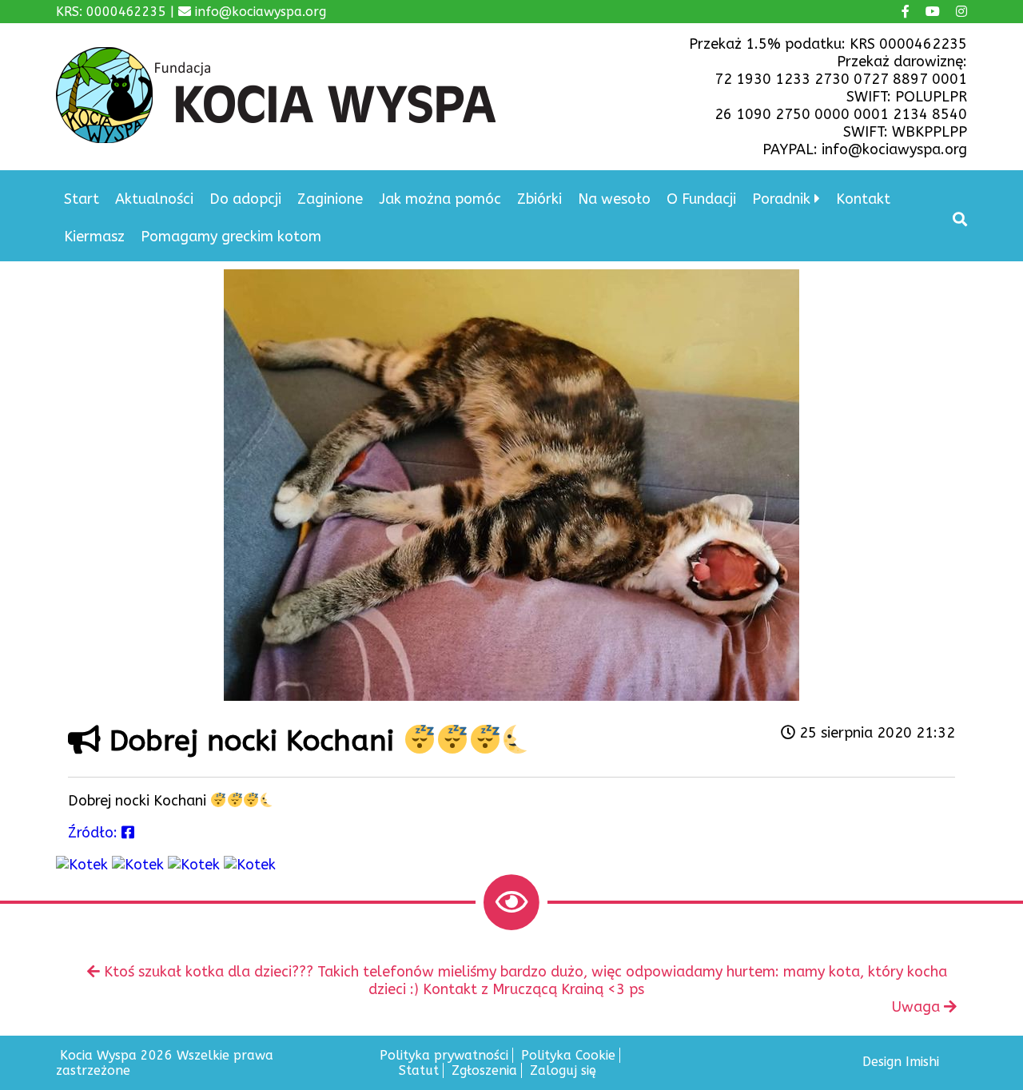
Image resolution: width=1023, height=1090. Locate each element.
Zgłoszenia (484, 1070)
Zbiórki (539, 199)
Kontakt (863, 199)
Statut (419, 1070)
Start (81, 199)
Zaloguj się (563, 1070)
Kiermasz (94, 236)
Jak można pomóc (440, 199)
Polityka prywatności (444, 1055)
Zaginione (330, 199)
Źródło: (94, 832)
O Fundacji (701, 199)
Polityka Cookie (568, 1055)
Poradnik (781, 199)
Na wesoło (614, 199)
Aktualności (154, 199)
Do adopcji (245, 199)
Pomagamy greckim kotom (231, 236)
